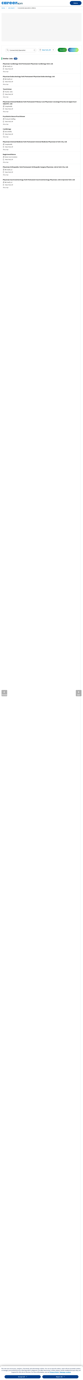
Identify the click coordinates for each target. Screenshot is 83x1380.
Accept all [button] (21, 1377)
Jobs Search (11, 8)
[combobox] (20, 50)
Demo (76, 3)
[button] (47, 50)
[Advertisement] (41, 27)
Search (62, 50)
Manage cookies (65, 1372)
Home (3, 8)
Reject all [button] (59, 1377)
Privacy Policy (54, 1372)
